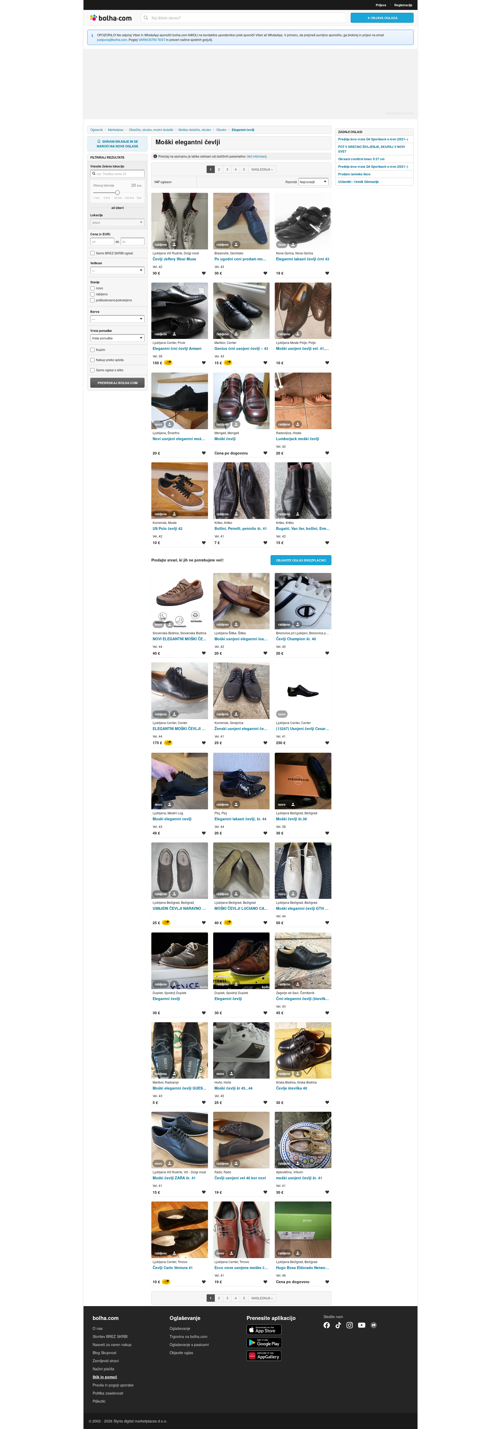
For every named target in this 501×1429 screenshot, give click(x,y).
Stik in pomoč (105, 1376)
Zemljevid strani (106, 1360)
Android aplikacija (264, 1342)
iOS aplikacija (264, 1329)
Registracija (403, 5)
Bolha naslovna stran (111, 18)
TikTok (338, 1325)
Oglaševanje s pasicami (189, 1344)
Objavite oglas (181, 1352)
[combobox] (243, 18)
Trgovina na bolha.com (188, 1336)
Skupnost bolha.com (374, 1325)
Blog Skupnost (104, 1352)
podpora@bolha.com (112, 39)
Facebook (327, 1325)
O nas (98, 1328)
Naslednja (262, 169)
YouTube (361, 1325)
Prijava (381, 5)
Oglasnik (96, 129)
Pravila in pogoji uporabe (113, 1385)
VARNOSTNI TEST (152, 39)
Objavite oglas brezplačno (301, 560)
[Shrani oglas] (204, 273)
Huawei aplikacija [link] (264, 1355)
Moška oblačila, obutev (194, 129)
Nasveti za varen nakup (112, 1344)
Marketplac (116, 129)
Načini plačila (103, 1368)
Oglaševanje (180, 1328)
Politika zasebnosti (108, 1393)
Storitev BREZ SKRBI (110, 1336)
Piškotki (99, 1401)
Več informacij (257, 156)
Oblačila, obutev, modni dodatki (151, 129)
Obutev (221, 129)
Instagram (350, 1325)
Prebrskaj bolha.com (118, 382)
